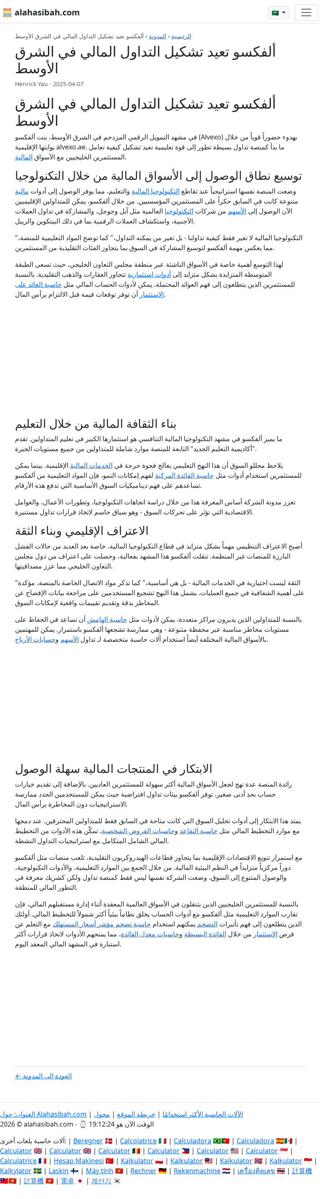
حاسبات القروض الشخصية (138, 830)
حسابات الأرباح (35, 639)
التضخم (207, 923)
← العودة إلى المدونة (43, 1075)
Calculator (16, 1150)
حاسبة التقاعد (199, 830)
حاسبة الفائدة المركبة (184, 475)
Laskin (59, 1170)
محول (102, 1114)
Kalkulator (137, 1160)
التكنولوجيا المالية (156, 191)
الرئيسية (181, 36)
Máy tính (99, 1170)
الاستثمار (265, 933)
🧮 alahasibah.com (41, 12)
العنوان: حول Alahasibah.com (43, 1114)
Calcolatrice (138, 1140)
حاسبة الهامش (107, 619)
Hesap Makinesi (79, 1160)
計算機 (302, 1170)
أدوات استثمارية (149, 274)
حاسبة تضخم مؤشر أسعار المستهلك (101, 923)
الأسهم (237, 211)
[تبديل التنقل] (306, 12)
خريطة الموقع (136, 1114)
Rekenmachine (197, 1170)
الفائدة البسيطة (205, 933)
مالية (22, 191)
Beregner (88, 1140)
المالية (23, 156)
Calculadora (192, 1140)
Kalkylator (16, 1170)
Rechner (143, 1170)
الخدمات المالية (91, 465)
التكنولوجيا (179, 211)
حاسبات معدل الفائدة (150, 933)
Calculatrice (18, 1160)
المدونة (157, 36)
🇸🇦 (276, 13)
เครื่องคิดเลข (256, 1170)
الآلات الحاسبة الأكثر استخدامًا (202, 1114)
